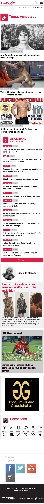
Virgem (40, 431)
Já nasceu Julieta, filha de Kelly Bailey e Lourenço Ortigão (19, 205)
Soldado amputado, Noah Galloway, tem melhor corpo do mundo (19, 130)
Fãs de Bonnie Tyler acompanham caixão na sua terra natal (21, 214)
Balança (4, 438)
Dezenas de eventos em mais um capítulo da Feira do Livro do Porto (22, 170)
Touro (11, 431)
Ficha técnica (11, 488)
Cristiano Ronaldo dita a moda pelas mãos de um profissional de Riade (22, 160)
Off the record (12, 333)
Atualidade (20, 7)
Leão (32, 431)
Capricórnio (26, 438)
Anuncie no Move (21, 491)
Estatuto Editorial (28, 488)
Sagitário (18, 438)
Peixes (40, 438)
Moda (5, 156)
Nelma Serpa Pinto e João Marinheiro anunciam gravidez (19, 244)
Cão (3, 88)
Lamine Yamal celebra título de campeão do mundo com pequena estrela (19, 368)
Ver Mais (21, 260)
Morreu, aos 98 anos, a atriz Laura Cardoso (21, 196)
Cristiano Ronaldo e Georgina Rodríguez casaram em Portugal (20, 254)
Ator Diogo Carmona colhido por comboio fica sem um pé (20, 56)
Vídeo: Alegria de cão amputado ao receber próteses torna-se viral (20, 93)
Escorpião (11, 438)
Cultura (6, 166)
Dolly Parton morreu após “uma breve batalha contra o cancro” (22, 150)
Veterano (4, 125)
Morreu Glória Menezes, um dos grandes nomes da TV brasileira (20, 187)
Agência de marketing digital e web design (39, 498)
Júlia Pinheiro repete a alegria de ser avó (20, 179)
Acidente (4, 51)
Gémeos (18, 431)
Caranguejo (26, 431)
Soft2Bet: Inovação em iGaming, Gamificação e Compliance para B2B (22, 234)
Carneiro (4, 431)
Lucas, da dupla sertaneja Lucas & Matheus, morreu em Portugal (21, 224)
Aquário (33, 438)
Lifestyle (6, 230)
